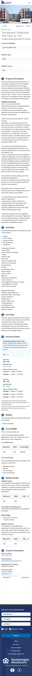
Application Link (6, 574)
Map (28, 39)
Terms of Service (16, 647)
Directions (6, 577)
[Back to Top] (19, 670)
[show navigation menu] (29, 3)
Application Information (10, 517)
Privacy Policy (16, 651)
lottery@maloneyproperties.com (11, 561)
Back (5, 26)
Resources (16, 644)
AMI (4, 354)
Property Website (8, 520)
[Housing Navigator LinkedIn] (12, 670)
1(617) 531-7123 (6, 555)
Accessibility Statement (16, 654)
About (16, 641)
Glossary (21, 26)
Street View (25, 577)
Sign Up (16, 635)
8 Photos (26, 20)
